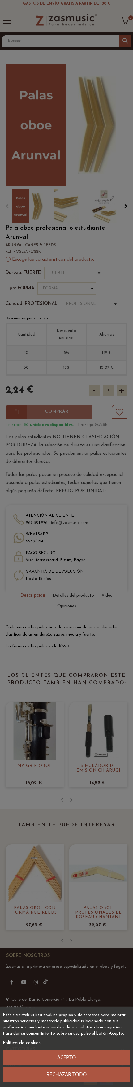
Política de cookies (22, 1043)
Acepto (66, 1057)
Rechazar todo (66, 1074)
